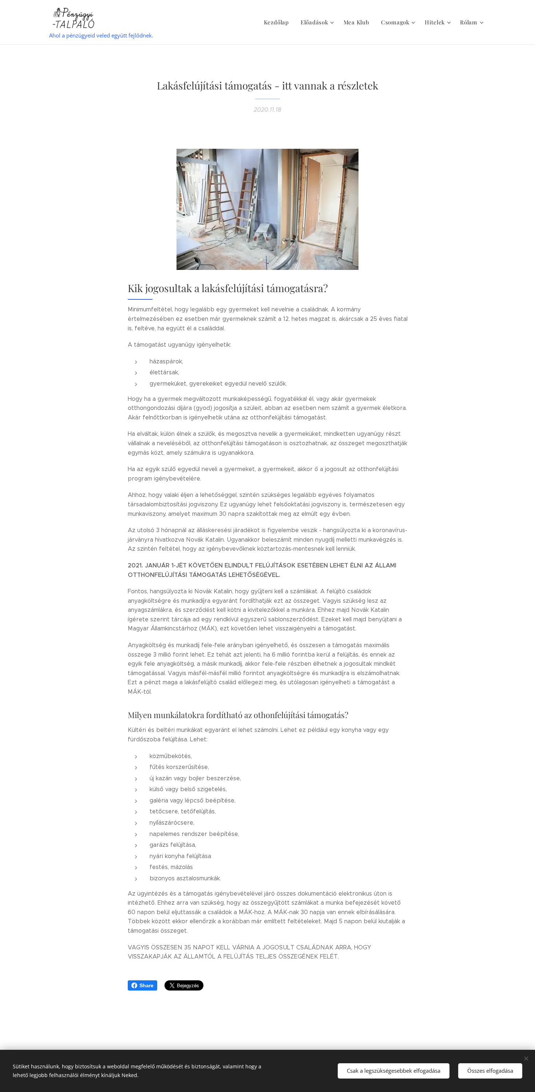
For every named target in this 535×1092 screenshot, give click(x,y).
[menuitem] (278, 22)
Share (146, 985)
